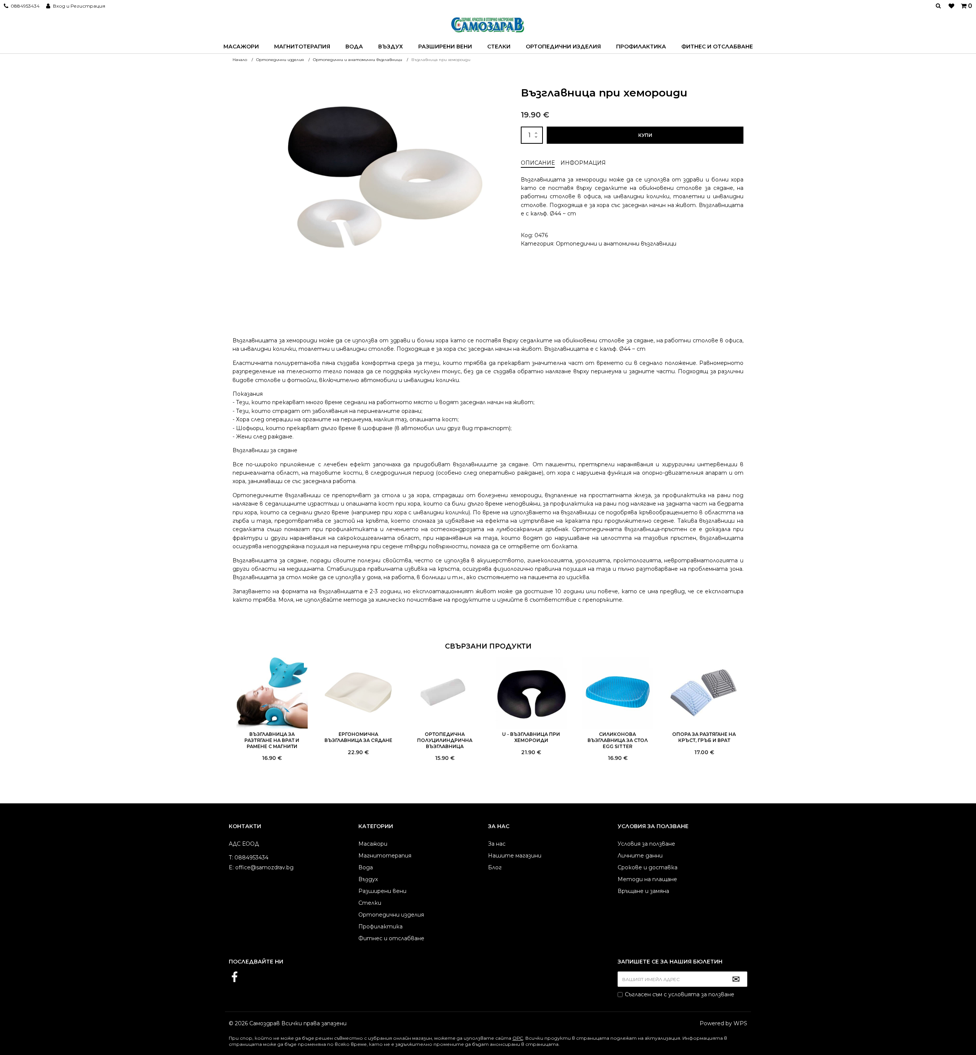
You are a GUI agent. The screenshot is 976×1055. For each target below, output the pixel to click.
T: (231, 857)
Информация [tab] (583, 162)
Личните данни (640, 855)
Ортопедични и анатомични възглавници (616, 243)
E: (231, 867)
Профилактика (641, 46)
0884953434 (25, 6)
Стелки (498, 46)
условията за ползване (701, 994)
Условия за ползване (646, 843)
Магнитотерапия (302, 46)
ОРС (517, 1038)
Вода (354, 46)
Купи (645, 135)
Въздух (390, 46)
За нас (497, 843)
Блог (495, 867)
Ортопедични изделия (563, 46)
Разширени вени (445, 46)
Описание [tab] (538, 162)
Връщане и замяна (643, 891)
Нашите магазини (514, 855)
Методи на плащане (647, 879)
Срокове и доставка (647, 867)
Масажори (241, 46)
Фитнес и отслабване (717, 46)
